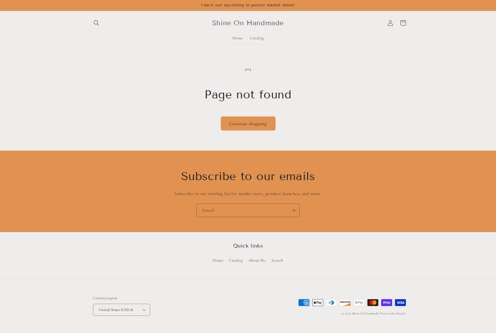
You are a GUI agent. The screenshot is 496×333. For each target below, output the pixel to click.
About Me (257, 260)
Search (277, 260)
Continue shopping (248, 123)
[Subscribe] (293, 210)
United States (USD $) (116, 309)
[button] (96, 23)
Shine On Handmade (365, 313)
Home (218, 260)
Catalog (236, 260)
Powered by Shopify (393, 313)
